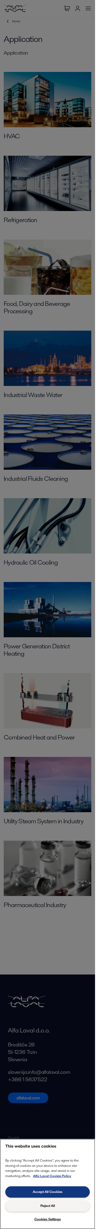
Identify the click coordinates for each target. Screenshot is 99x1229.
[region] (47, 1184)
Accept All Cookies (48, 1191)
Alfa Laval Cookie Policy (52, 1175)
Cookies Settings (47, 1219)
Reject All (47, 1205)
